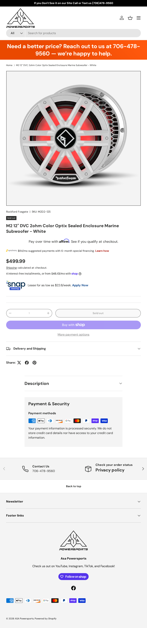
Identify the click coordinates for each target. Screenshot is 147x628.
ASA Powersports (24, 618)
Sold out (98, 313)
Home (9, 65)
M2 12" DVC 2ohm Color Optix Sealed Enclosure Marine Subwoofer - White (56, 65)
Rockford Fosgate (17, 211)
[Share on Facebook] (27, 362)
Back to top (73, 486)
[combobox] (73, 33)
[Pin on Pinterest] (34, 362)
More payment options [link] (73, 335)
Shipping (11, 267)
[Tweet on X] (19, 362)
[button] (130, 18)
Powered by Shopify (45, 618)
